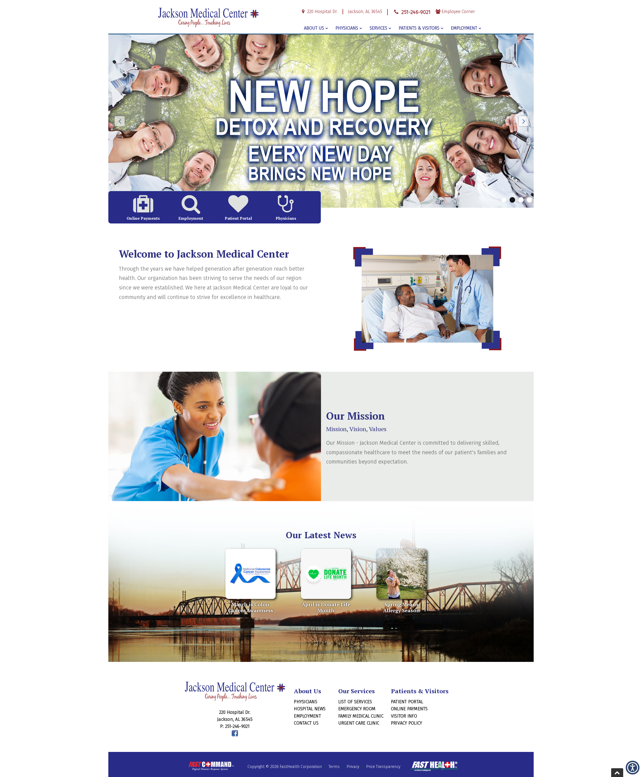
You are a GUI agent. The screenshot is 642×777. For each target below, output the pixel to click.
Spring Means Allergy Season (401, 607)
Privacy (353, 766)
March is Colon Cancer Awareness (250, 607)
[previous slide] (119, 122)
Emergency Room (357, 709)
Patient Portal (407, 702)
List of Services (355, 702)
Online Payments (409, 709)
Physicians (347, 28)
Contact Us (306, 723)
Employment (464, 28)
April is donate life (326, 620)
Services (378, 28)
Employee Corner (457, 11)
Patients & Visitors (419, 28)
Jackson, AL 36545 (365, 11)
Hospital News (310, 709)
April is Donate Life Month (326, 607)
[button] (632, 767)
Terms (334, 766)
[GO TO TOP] (617, 772)
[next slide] (522, 122)
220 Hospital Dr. (322, 11)
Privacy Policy (406, 723)
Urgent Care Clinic (358, 723)
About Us (314, 28)
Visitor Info (404, 716)
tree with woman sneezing (401, 622)
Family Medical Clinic (360, 716)
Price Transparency (383, 766)
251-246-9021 (415, 12)
